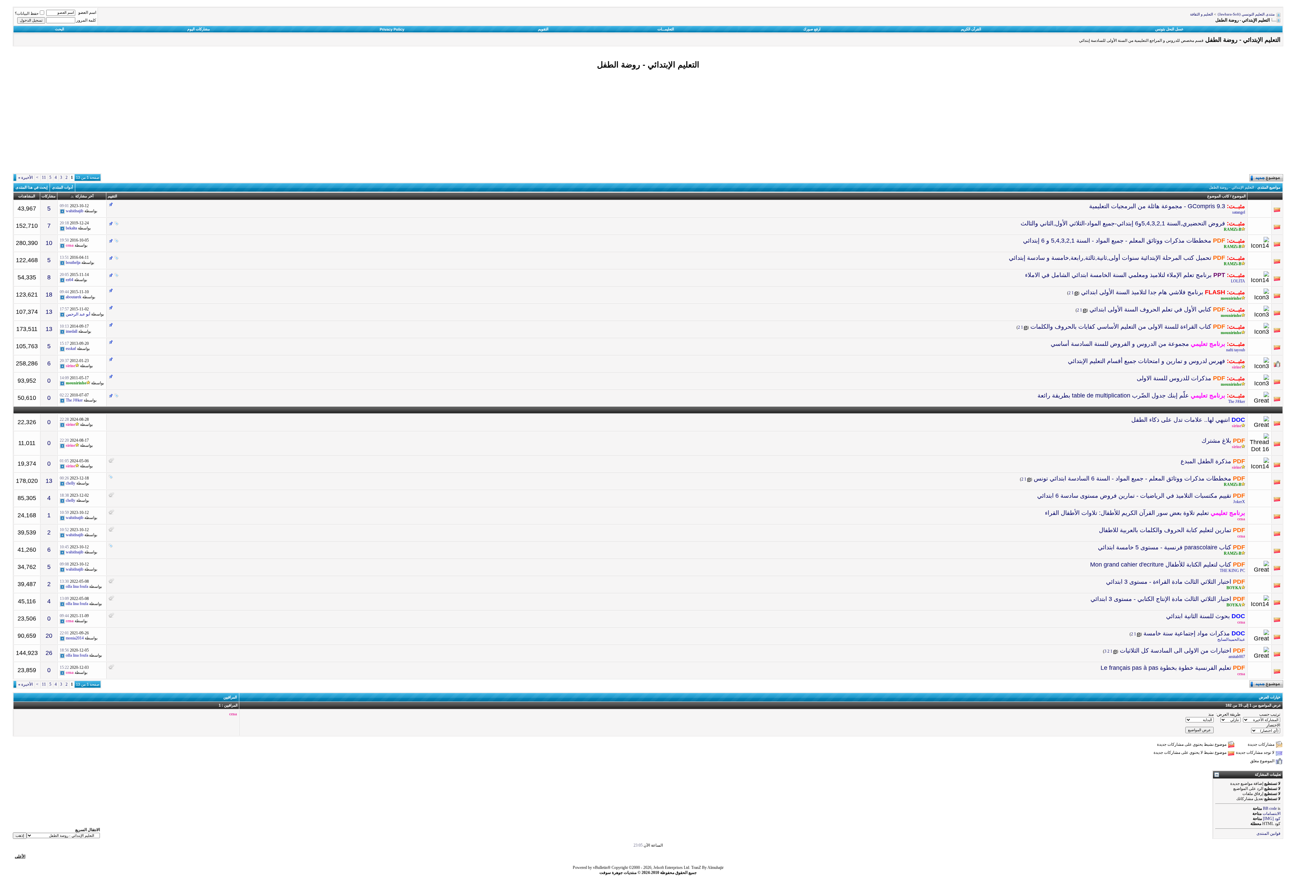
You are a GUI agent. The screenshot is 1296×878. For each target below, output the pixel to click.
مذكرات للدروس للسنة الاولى (1174, 378)
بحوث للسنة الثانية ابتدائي (1198, 616)
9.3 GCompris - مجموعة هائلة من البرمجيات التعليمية (1157, 206)
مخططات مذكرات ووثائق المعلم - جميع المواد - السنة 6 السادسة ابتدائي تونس (1132, 478)
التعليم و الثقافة (1201, 14)
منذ (1211, 714)
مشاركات (49, 196)
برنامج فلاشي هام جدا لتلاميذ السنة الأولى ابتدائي (1142, 292)
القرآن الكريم (971, 29)
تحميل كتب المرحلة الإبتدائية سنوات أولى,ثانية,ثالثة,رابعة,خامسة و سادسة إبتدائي (1110, 257)
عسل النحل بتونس (1169, 29)
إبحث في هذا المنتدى (32, 187)
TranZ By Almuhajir (707, 867)
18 (49, 294)
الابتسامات (1271, 813)
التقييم (112, 196)
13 (49, 311)
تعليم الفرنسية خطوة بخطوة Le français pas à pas (1166, 667)
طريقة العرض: (1228, 714)
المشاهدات (26, 196)
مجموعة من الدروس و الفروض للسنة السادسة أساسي (1120, 343)
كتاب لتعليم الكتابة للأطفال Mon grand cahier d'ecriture (1160, 564)
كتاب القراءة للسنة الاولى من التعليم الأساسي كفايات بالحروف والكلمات (1120, 326)
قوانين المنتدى (1268, 833)
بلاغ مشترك (1216, 440)
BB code (1270, 808)
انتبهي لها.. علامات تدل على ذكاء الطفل (1180, 419)
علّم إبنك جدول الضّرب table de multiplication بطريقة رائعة (1113, 395)
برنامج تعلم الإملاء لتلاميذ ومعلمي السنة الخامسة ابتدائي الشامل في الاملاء (1118, 275)
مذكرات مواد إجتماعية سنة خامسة (1186, 633)
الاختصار (1273, 725)
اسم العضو (87, 12)
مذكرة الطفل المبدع (1206, 461)
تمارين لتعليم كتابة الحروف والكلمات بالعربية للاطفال (1165, 530)
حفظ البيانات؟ (26, 13)
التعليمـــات (665, 29)
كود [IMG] (1271, 818)
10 (49, 243)
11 (44, 177)
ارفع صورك (811, 29)
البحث (59, 29)
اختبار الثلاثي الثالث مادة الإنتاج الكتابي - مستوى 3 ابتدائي (1160, 599)
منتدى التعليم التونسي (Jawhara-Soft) (1246, 14)
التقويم (543, 29)
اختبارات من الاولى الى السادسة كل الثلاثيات (1175, 650)
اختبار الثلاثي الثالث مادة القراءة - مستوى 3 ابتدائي (1168, 581)
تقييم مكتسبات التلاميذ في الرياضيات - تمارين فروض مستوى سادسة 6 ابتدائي (1134, 495)
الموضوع (1239, 196)
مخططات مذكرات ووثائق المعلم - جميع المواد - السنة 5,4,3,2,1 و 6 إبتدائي (1117, 240)
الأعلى (20, 856)
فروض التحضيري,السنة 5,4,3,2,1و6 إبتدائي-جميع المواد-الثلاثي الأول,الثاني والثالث (1123, 223)
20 (49, 635)
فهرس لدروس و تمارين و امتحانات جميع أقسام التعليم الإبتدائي (1146, 361)
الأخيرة (25, 177)
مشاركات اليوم (198, 29)
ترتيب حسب (1269, 714)
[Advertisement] (648, 122)
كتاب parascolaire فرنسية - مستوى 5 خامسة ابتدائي (1164, 547)
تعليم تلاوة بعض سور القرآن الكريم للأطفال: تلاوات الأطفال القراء (1127, 513)
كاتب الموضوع (1218, 196)
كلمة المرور (86, 20)
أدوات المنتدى (62, 187)
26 (49, 653)
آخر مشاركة (84, 196)
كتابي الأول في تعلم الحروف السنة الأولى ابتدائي (1150, 309)
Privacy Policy (392, 29)
